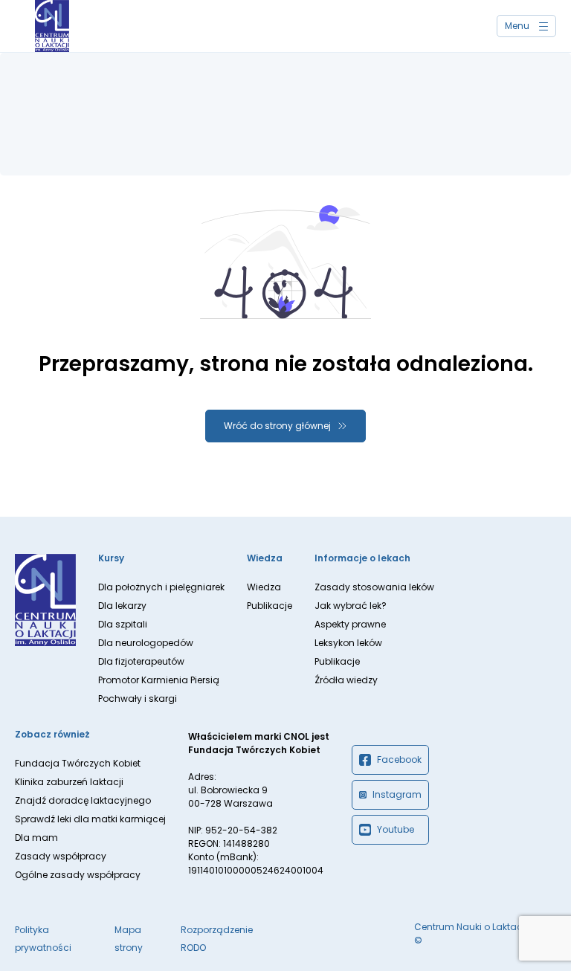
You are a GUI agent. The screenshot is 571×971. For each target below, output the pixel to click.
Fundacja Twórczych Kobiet (78, 763)
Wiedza (264, 587)
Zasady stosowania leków (374, 587)
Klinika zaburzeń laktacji (69, 781)
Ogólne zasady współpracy (78, 874)
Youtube (395, 829)
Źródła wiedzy (346, 680)
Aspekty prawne (350, 624)
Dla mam (36, 837)
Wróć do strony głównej (277, 425)
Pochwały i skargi (137, 698)
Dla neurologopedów (145, 642)
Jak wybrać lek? (350, 605)
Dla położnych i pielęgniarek (161, 587)
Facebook (399, 759)
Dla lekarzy (122, 605)
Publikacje (269, 605)
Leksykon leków (348, 642)
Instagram (397, 794)
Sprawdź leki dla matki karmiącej (90, 819)
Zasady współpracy (60, 856)
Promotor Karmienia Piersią (158, 680)
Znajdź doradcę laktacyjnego (83, 800)
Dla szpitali (122, 624)
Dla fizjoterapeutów (141, 661)
